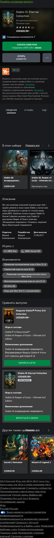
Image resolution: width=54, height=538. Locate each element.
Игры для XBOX (24, 481)
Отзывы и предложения (12, 487)
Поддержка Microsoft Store (14, 498)
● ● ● (47, 57)
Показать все (32, 145)
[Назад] (43, 146)
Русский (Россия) (9, 508)
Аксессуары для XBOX (12, 484)
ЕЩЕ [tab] (44, 110)
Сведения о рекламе (22, 536)
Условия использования (30, 529)
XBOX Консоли (7, 481)
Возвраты (34, 498)
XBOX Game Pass (41, 481)
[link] (15, 169)
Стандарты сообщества (39, 487)
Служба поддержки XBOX (37, 484)
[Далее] (49, 146)
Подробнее (30, 84)
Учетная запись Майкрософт (27, 494)
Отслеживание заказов (12, 501)
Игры (3, 505)
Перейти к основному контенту (16, 1)
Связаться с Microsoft (26, 522)
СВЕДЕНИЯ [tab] (11, 110)
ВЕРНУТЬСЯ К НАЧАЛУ (27, 418)
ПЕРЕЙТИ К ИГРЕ (27, 362)
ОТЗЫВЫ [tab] (28, 110)
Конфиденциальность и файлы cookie (20, 525)
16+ (14, 70)
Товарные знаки (8, 532)
